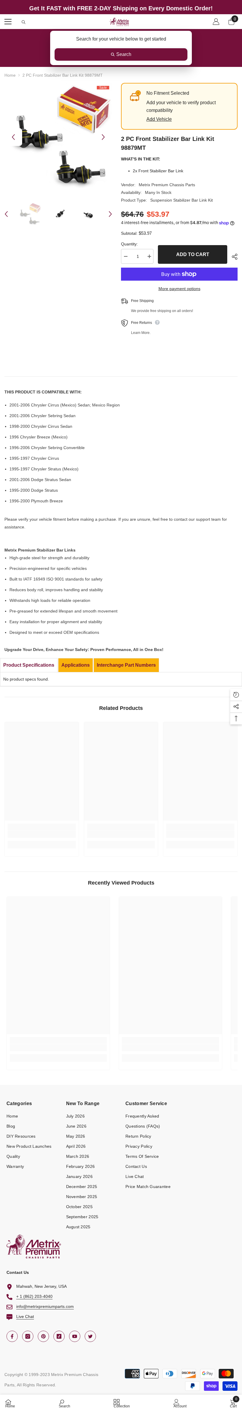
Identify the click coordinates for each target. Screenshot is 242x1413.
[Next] (103, 137)
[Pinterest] (43, 1336)
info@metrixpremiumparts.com (45, 1306)
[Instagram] (27, 1336)
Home (10, 75)
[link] (42, 834)
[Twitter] (90, 1336)
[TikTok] (59, 1336)
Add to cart (192, 254)
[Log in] (216, 21)
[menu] (8, 21)
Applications (75, 665)
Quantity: (129, 244)
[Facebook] (12, 1336)
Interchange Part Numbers (126, 665)
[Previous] (13, 137)
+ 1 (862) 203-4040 (34, 1296)
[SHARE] (232, 257)
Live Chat (25, 1316)
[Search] (23, 22)
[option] (58, 137)
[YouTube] (74, 1336)
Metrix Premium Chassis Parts (167, 184)
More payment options (179, 288)
